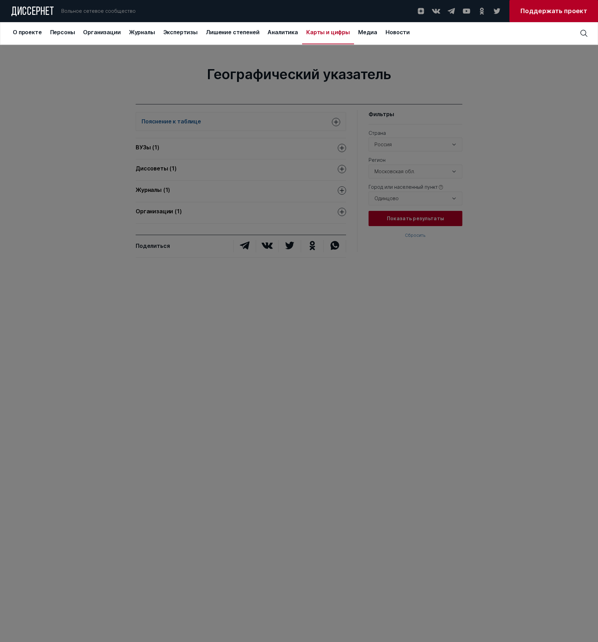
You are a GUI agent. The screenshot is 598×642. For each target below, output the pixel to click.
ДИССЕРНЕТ (32, 12)
